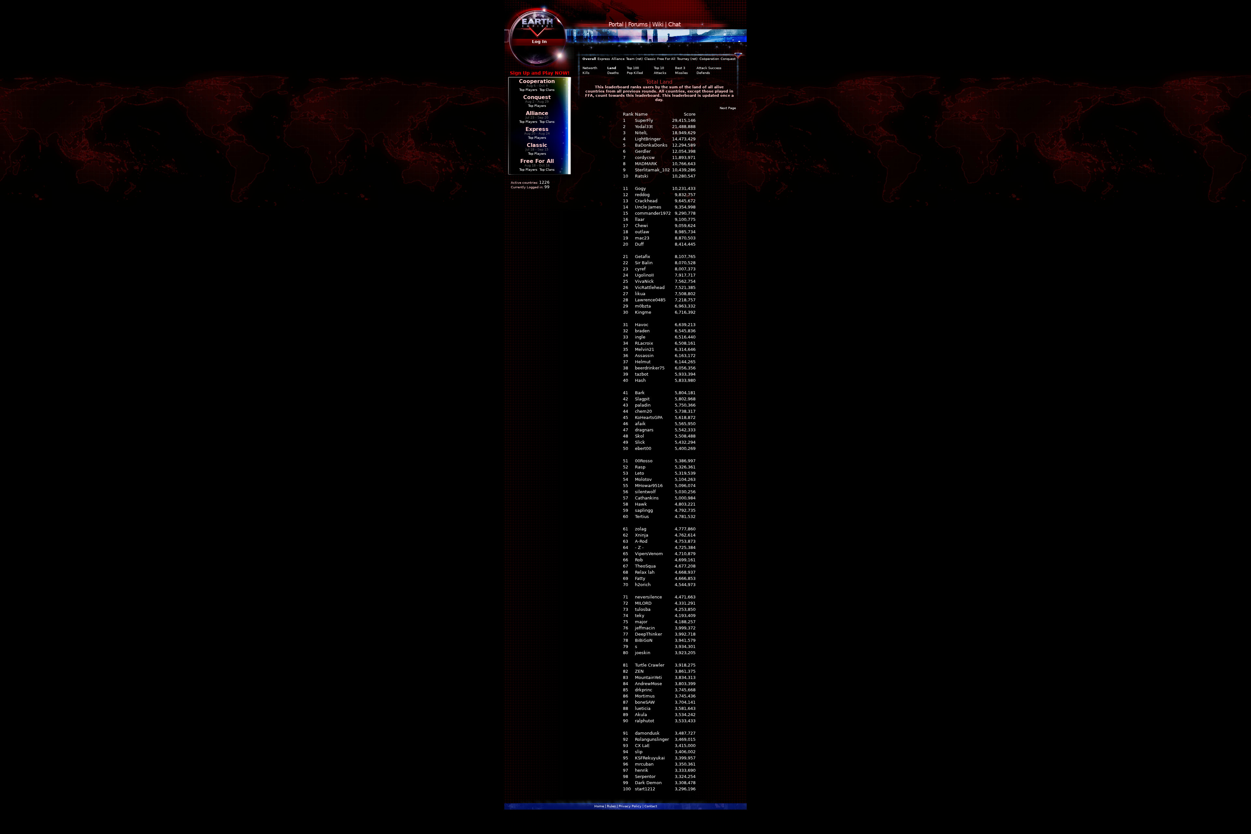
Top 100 (633, 68)
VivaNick (644, 281)
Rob (639, 559)
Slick (640, 442)
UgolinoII (644, 275)
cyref (640, 268)
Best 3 (680, 68)
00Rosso (644, 460)
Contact (650, 806)
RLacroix (644, 343)
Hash (640, 380)
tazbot (641, 374)
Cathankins (647, 498)
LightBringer (648, 139)
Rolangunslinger (652, 739)
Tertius (642, 516)
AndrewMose (648, 683)
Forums (637, 24)
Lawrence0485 (650, 299)
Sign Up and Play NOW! (539, 73)
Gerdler (643, 151)
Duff (639, 244)
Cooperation (537, 81)
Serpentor (645, 776)
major (641, 621)
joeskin (642, 652)
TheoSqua (645, 566)
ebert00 (643, 448)
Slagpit (642, 398)
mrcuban (644, 764)
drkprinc (643, 689)
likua (640, 293)
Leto (639, 473)
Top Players (528, 90)
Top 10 (659, 68)
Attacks (660, 73)
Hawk (641, 504)
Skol (639, 436)
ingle (640, 337)
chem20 (643, 411)
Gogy (640, 188)
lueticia (643, 708)
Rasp (640, 467)
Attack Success (709, 68)
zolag (640, 528)
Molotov (643, 479)
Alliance (537, 113)
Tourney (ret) (687, 59)
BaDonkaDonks (651, 145)
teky (639, 615)
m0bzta (643, 306)
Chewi (641, 225)
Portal (616, 24)
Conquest (537, 97)
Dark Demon (648, 782)
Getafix (642, 256)
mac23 (642, 238)
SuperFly (644, 120)
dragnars (644, 429)
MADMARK (646, 163)
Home (599, 806)
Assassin (644, 355)
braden (642, 330)
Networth (589, 68)
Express (537, 129)
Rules (611, 806)
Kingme (643, 312)
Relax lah (644, 572)
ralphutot (644, 720)
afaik (640, 423)
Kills (585, 73)
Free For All (537, 161)
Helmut (643, 361)
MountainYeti (648, 677)
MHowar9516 (649, 485)
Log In (539, 41)
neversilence (648, 597)
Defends (703, 73)
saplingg (644, 510)
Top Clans (546, 90)
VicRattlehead (650, 287)
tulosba (643, 609)
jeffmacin (645, 628)
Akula (641, 714)
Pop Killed (635, 73)
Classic (537, 145)
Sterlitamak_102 (652, 169)
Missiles (681, 73)
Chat (674, 24)
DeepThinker (648, 634)
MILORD (643, 603)
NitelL (641, 132)
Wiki (657, 24)
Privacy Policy (630, 806)
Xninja (641, 535)
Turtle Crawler (649, 665)
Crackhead (646, 200)
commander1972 (653, 213)
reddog (642, 194)
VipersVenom (649, 553)
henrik (641, 770)
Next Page (728, 108)
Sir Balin (644, 262)
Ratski (641, 176)
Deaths (613, 73)
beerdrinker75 (650, 368)
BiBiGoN (644, 640)
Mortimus (645, 696)
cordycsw (645, 157)
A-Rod (641, 541)
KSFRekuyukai (650, 757)
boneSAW (645, 702)
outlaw (642, 231)
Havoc (641, 324)
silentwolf (645, 491)
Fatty (640, 578)
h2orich (643, 584)
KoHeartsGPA (649, 417)
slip (638, 751)
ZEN (639, 671)
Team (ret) (634, 59)
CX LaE (642, 745)
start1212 (645, 788)
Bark (640, 392)
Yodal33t (644, 126)
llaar (639, 219)
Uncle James (648, 207)
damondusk (647, 733)
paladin (643, 405)
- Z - (639, 547)
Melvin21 (644, 349)
